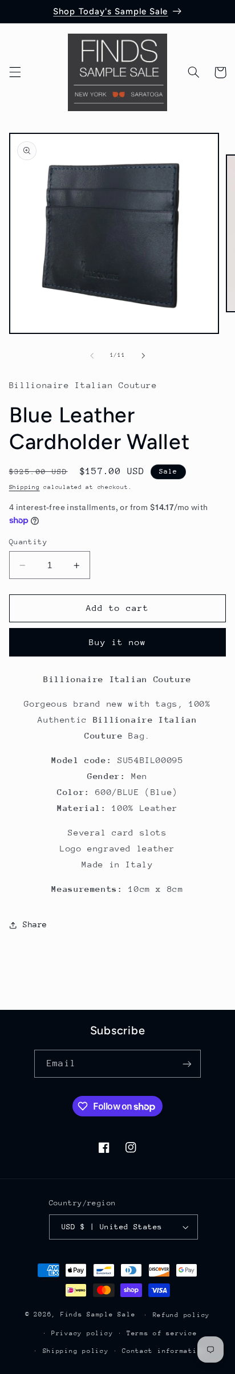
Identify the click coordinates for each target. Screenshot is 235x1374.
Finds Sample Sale (98, 1314)
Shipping (24, 487)
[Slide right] (143, 355)
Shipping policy (76, 1351)
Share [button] (35, 924)
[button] (15, 72)
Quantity (28, 541)
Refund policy (181, 1315)
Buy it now (118, 642)
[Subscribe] (186, 1064)
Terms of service (162, 1333)
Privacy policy (82, 1333)
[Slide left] (91, 355)
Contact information (164, 1351)
